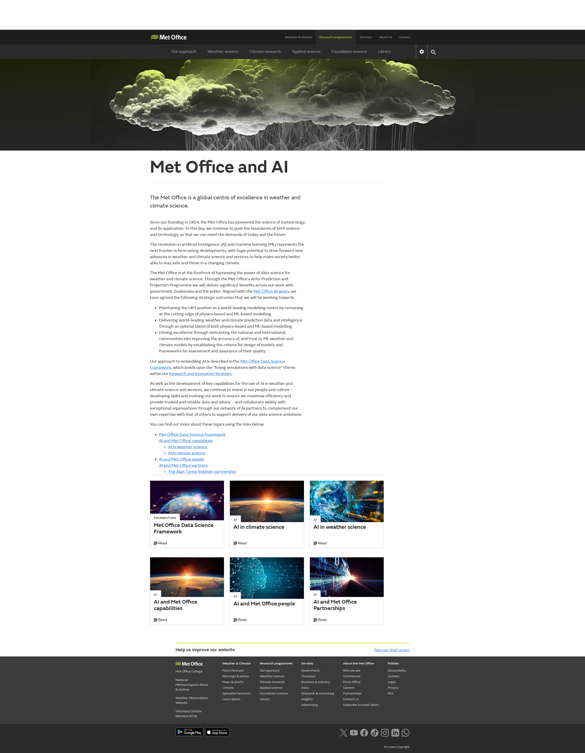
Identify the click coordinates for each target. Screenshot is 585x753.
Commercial (351, 676)
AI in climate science (186, 453)
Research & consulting (317, 693)
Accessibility (397, 670)
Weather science (222, 51)
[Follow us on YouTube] (354, 732)
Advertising (309, 705)
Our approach (184, 51)
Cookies (393, 676)
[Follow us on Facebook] (364, 732)
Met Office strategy (271, 291)
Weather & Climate (236, 663)
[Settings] (421, 51)
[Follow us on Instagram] (385, 732)
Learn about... (232, 699)
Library (384, 51)
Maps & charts (232, 682)
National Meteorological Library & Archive (192, 684)
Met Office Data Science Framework (192, 434)
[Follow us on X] (344, 732)
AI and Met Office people (181, 459)
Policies (393, 663)
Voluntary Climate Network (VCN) (189, 713)
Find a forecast (233, 670)
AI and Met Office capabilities (186, 440)
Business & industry (315, 682)
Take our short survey (392, 650)
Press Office (352, 682)
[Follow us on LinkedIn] (395, 732)
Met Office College (189, 671)
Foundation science (349, 51)
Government (310, 670)
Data (305, 688)
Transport (308, 676)
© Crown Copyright (397, 747)
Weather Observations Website (192, 700)
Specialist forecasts (236, 693)
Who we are (351, 670)
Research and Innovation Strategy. (200, 373)
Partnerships (352, 693)
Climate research (265, 51)
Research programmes (335, 37)
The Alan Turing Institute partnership (202, 471)
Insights (307, 699)
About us (385, 37)
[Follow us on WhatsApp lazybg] (406, 732)
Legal (392, 682)
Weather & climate (298, 37)
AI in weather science (188, 447)
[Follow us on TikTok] (374, 732)
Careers (405, 37)
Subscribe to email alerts (361, 705)
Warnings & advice (235, 676)
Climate (228, 688)
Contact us (351, 699)
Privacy (393, 688)
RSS (391, 693)
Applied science (306, 51)
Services (366, 37)
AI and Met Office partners (183, 465)
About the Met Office (358, 663)
